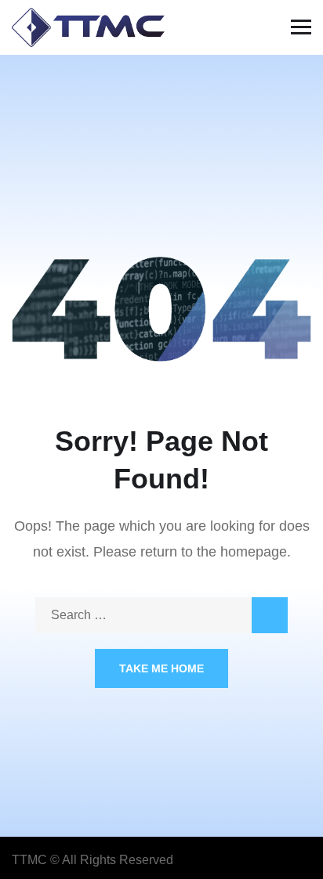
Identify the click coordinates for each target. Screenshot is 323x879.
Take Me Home (161, 668)
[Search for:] (161, 614)
